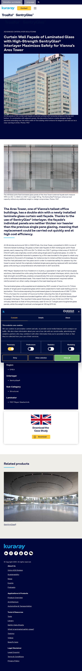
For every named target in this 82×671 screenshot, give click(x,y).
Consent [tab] (14, 318)
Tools (10, 616)
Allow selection (41, 358)
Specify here (13, 642)
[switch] (31, 349)
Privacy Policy (13, 661)
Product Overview (15, 598)
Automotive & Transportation (20, 606)
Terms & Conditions (16, 657)
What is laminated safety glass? (21, 629)
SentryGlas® (10, 524)
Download (42, 437)
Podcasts (11, 587)
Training (11, 634)
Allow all (67, 358)
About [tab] (67, 318)
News (10, 579)
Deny (15, 358)
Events (10, 583)
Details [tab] (41, 318)
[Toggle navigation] (35, 8)
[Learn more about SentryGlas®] (41, 497)
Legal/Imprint (14, 652)
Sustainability (13, 575)
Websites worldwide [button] (12, 2)
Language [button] (30, 2)
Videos (10, 638)
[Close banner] (79, 311)
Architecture (13, 602)
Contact (24, 8)
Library (11, 621)
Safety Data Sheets (16, 625)
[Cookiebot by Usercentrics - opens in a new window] (64, 311)
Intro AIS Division (15, 570)
